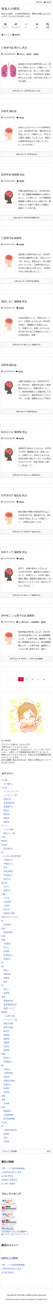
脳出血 (21, 117)
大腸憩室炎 (8, 1073)
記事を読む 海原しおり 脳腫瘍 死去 (26, 345)
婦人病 (4, 882)
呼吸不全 (7, 799)
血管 (3, 1107)
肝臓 (3, 940)
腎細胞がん (8, 1061)
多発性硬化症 (9, 803)
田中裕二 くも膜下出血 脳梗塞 (17, 615)
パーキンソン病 (10, 795)
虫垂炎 (6, 1092)
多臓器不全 (8, 806)
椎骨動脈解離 (9, 1118)
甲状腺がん (8, 875)
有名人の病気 (10, 1258)
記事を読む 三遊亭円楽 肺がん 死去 (26, 91)
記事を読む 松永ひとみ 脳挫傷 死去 (26, 475)
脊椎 (3, 997)
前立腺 (4, 844)
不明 (3, 837)
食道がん (7, 879)
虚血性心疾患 (9, 913)
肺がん (22, 54)
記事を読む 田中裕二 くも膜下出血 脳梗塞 (26, 659)
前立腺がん (8, 848)
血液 (3, 1099)
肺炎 (5, 981)
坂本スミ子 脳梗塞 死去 (14, 552)
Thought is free (41, 1299)
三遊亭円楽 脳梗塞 (11, 238)
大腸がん (7, 1069)
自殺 (3, 1096)
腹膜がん (7, 890)
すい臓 (4, 780)
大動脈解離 (35, 622)
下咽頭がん (8, 860)
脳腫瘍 (35, 54)
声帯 (5, 867)
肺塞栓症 (7, 974)
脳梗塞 (28, 54)
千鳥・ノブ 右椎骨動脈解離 (13, 1168)
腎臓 (3, 1054)
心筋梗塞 (7, 902)
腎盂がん (7, 1058)
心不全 (6, 898)
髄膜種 (21, 181)
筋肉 (3, 928)
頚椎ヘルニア (9, 1008)
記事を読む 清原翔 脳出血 (26, 412)
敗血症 (6, 810)
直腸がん (7, 1084)
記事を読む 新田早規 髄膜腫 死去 (26, 218)
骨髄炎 (6, 1141)
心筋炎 (6, 905)
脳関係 (4, 1012)
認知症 (6, 1046)
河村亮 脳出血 (9, 111)
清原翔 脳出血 (9, 364)
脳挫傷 (21, 438)
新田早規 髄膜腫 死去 (13, 174)
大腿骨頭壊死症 (10, 1130)
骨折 (5, 1137)
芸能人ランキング (8, 1224)
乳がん (6, 886)
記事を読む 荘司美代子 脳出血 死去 (26, 532)
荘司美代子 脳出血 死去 (14, 495)
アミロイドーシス (11, 791)
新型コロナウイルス (9, 917)
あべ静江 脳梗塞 (8, 1183)
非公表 (4, 1122)
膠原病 (6, 822)
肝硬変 (6, 951)
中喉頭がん (8, 863)
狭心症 (6, 909)
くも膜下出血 (24, 622)
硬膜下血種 (8, 1023)
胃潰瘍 (6, 993)
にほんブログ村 (8, 1204)
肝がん (6, 947)
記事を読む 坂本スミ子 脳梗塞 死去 (26, 595)
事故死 (4, 841)
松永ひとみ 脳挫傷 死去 (14, 431)
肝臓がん (7, 959)
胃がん (6, 989)
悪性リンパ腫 (9, 833)
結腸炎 (6, 1088)
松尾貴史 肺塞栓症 (9, 1180)
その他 (4, 787)
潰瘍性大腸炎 (9, 1080)
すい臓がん (8, 784)
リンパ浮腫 (8, 829)
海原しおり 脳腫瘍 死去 (14, 301)
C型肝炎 (7, 943)
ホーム (6, 35)
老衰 (3, 936)
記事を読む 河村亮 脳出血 (26, 154)
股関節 (6, 1134)
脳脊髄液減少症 (10, 1004)
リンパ (4, 825)
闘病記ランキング (8, 1211)
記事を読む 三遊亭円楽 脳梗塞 (26, 281)
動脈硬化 (7, 1111)
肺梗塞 (6, 978)
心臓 (3, 894)
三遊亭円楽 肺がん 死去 (14, 47)
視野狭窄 (7, 924)
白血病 (6, 1103)
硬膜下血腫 (8, 1027)
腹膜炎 (6, 818)
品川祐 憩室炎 (7, 1176)
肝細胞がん (8, 955)
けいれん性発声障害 (12, 856)
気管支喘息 (8, 871)
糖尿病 (6, 814)
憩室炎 (6, 1077)
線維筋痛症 (8, 932)
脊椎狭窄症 (8, 1000)
